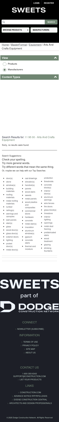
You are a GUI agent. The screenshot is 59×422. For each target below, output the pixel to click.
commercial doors (30, 212)
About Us (31, 352)
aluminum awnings (48, 198)
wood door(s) (12, 229)
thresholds (48, 181)
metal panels (31, 198)
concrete (29, 220)
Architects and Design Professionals (30, 403)
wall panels (11, 219)
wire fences (49, 203)
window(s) (10, 185)
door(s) (9, 178)
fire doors (48, 206)
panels (28, 188)
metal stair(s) (31, 223)
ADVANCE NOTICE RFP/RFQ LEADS (30, 395)
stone (8, 181)
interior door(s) (47, 192)
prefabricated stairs (50, 233)
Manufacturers (15, 69)
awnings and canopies (12, 215)
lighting (9, 240)
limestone (48, 213)
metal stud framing (48, 227)
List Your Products (30, 379)
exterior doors (12, 236)
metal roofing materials (12, 202)
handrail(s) (30, 185)
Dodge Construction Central (30, 399)
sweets (28, 195)
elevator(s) (30, 181)
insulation (29, 227)
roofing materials (10, 196)
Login (36, 3)
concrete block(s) (48, 186)
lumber (9, 206)
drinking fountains (48, 249)
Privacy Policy (30, 345)
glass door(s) (12, 233)
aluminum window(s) (29, 232)
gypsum (28, 236)
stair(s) (9, 223)
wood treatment (48, 239)
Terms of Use (30, 341)
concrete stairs (29, 241)
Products (12, 63)
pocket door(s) (9, 245)
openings (48, 222)
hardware (29, 217)
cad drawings (31, 178)
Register (49, 3)
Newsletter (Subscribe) (30, 328)
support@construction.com (29, 376)
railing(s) (10, 210)
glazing (47, 244)
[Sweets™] (29, 10)
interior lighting (47, 218)
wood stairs (30, 191)
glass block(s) (50, 209)
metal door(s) (12, 249)
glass (8, 226)
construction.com (30, 392)
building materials (10, 190)
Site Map (30, 348)
